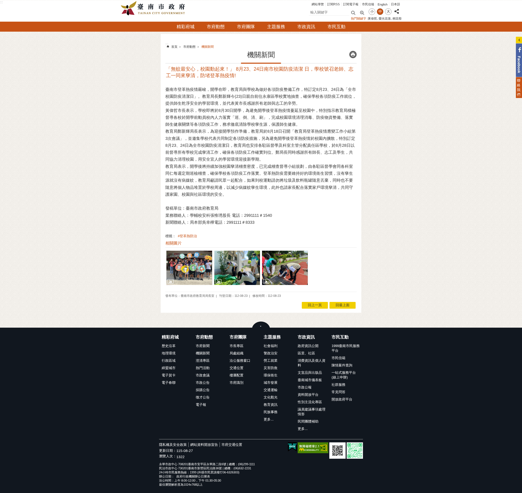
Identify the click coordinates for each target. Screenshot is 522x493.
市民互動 (336, 26)
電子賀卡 (169, 375)
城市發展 (271, 383)
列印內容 (353, 54)
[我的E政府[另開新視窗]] (292, 447)
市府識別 (236, 383)
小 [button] (372, 11)
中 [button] (380, 11)
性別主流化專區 (310, 402)
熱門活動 (203, 368)
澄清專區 (203, 361)
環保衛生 (271, 375)
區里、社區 (306, 353)
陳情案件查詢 (342, 365)
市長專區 (236, 346)
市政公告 (203, 383)
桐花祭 (397, 18)
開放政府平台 (342, 399)
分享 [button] (397, 9)
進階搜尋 (362, 12)
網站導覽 (318, 4)
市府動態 (216, 26)
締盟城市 (169, 368)
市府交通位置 (231, 445)
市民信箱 (368, 4)
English (382, 4)
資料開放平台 (308, 395)
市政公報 (305, 387)
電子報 (201, 405)
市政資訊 (306, 26)
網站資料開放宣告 (204, 445)
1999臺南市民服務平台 (346, 348)
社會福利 (271, 346)
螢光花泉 (385, 18)
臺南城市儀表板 (310, 380)
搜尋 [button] (353, 12)
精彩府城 (186, 26)
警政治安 (271, 353)
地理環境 (169, 353)
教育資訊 (271, 405)
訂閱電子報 (350, 4)
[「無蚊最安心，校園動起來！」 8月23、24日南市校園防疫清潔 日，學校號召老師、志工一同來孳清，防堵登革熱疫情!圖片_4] (337, 450)
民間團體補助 (308, 421)
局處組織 (236, 353)
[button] (189, 268)
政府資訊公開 (308, 346)
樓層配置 (236, 375)
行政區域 (169, 361)
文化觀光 (271, 397)
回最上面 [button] (342, 305)
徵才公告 (203, 397)
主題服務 (276, 26)
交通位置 (236, 368)
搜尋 (312, 12)
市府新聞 (203, 346)
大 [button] (388, 11)
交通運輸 (271, 390)
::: (1, 2)
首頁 (174, 46)
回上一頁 (315, 305)
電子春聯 (169, 383)
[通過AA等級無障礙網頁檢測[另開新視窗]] (313, 447)
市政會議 (203, 375)
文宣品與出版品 (310, 373)
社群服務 (338, 385)
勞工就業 (271, 361)
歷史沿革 (169, 346)
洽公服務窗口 (240, 361)
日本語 (395, 4)
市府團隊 (246, 26)
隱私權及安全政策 (173, 445)
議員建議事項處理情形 (311, 411)
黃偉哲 (372, 18)
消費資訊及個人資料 (311, 363)
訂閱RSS (333, 4)
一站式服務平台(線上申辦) (344, 375)
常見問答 (338, 392)
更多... (269, 419)
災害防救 (271, 368)
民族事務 (271, 412)
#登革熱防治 (187, 236)
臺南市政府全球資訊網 (154, 8)
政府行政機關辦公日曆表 (193, 476)
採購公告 (203, 390)
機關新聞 (207, 46)
